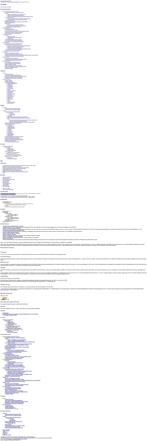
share (4, 304)
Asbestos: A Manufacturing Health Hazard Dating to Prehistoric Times (20, 16)
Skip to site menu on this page (8, 189)
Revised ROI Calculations (12, 158)
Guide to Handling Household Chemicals (12, 62)
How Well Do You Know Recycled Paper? (13, 63)
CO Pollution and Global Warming (11, 29)
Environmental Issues (5, 9)
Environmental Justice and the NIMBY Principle (14, 43)
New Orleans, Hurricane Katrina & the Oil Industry (14, 41)
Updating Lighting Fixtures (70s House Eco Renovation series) (14, 168)
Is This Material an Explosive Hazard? (12, 141)
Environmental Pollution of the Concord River (13, 60)
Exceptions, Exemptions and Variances (12, 137)
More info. (38, 308)
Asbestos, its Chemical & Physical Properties (15, 15)
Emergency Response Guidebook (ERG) (12, 111)
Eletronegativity (10, 91)
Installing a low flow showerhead (13, 152)
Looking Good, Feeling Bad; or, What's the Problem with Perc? (18, 18)
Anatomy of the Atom (9, 74)
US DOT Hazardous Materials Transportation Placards (13, 230)
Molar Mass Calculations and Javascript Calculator (13, 236)
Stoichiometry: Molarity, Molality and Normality (14, 77)
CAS (4, 201)
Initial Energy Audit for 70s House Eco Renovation (12, 166)
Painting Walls (10, 148)
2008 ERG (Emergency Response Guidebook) (11, 228)
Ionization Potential (10, 95)
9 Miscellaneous (10, 133)
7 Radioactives (10, 131)
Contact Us (5, 433)
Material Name (12, 114)
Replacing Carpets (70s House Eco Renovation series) (12, 170)
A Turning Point (10, 38)
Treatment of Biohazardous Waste (11, 67)
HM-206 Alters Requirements (10, 140)
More (4, 172)
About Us (4, 431)
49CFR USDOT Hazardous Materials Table (13, 123)
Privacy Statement (6, 429)
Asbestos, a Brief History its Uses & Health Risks (16, 14)
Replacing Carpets (10, 149)
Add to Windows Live (7, 183)
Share (5, 301)
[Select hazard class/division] (11, 423)
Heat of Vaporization (11, 93)
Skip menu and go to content (5, 6)
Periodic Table (5, 312)
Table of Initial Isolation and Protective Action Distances (17, 116)
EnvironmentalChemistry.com (5, 0)
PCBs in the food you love (10, 22)
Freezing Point (10, 92)
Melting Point (9, 97)
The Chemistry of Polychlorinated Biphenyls (13, 75)
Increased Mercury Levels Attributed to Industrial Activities (15, 59)
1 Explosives (9, 125)
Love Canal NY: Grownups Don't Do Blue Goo (14, 40)
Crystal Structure (10, 88)
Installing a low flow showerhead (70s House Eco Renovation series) (15, 171)
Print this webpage (4, 191)
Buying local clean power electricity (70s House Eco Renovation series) (16, 167)
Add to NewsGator (6, 180)
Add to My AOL (6, 181)
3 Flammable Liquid (11, 127)
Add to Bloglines (6, 185)
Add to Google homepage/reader (9, 179)
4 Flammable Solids (11, 128)
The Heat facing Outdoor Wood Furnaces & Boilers (14, 56)
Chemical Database (8, 80)
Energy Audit (9, 157)
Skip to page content (6, 188)
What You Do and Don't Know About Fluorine (13, 78)
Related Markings (10, 134)
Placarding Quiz (10, 135)
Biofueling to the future (9, 28)
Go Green (2, 144)
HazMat (2, 105)
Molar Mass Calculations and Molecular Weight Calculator (15, 76)
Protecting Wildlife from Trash (10, 64)
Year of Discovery (10, 103)
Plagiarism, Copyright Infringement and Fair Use (17, 438)
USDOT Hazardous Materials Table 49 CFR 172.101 (13, 226)
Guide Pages (9, 115)
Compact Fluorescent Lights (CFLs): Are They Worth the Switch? (17, 31)
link (9, 304)
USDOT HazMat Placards (10, 124)
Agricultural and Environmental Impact (14, 37)
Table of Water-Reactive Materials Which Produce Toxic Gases (18, 117)
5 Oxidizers (9, 129)
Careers (22, 1)
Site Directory (5, 432)
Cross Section (9, 87)
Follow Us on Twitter (7, 434)
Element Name (10, 98)
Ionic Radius (9, 94)
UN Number (12, 113)
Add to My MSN (6, 182)
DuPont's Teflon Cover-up (10, 20)
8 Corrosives (9, 132)
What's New (3, 163)
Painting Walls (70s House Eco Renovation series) (12, 169)
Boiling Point (9, 85)
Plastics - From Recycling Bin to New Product (13, 65)
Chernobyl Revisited (11, 36)
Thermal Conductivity (11, 102)
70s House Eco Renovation (8, 146)
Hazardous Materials (15, 1)
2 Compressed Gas (10, 126)
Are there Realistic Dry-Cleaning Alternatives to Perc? (17, 19)
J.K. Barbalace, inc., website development (26, 436)
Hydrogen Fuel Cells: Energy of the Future (13, 33)
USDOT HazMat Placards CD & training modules (14, 136)
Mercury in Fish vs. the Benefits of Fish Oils (15, 24)
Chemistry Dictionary (9, 81)
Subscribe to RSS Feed (7, 177)
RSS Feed (2, 175)
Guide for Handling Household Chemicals (11, 232)
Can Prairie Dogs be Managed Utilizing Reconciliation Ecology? (19, 48)
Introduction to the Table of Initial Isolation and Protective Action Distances (23, 119)
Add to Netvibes (6, 184)
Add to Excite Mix (6, 186)
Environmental (3, 1)
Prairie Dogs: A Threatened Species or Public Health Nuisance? (18, 45)
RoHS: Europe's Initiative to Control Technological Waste (15, 66)
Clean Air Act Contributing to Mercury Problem (13, 54)
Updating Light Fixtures (11, 150)
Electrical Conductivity (11, 90)
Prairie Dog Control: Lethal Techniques (14, 47)
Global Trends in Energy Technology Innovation (14, 32)
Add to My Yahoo (6, 178)
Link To (12, 301)
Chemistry (8, 1)
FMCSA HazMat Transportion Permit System (13, 138)
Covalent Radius (10, 86)
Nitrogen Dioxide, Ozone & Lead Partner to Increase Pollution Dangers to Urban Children (21, 55)
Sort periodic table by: (9, 408)
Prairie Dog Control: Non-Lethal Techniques (15, 46)
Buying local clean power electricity (13, 154)
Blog (1, 160)
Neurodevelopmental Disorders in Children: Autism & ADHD (16, 21)
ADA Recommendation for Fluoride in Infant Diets (14, 12)
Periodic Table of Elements (10, 82)
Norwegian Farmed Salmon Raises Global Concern (16, 25)
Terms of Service (6, 430)
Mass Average (9, 96)
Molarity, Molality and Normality (9, 234)
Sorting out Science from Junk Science (12, 50)
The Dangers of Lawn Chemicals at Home (12, 26)
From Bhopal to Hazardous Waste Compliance (13, 39)
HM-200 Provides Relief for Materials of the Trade (14, 139)
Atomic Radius (10, 84)
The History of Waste (9, 68)
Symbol (8, 101)
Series (8, 99)
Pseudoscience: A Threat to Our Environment (13, 49)
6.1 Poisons (9, 130)
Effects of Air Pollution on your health (12, 378)
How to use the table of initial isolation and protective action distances (22, 122)
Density (8, 89)
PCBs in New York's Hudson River (11, 58)
